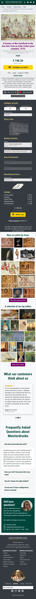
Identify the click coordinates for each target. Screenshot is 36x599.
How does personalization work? (16, 444)
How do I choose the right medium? (17, 481)
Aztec (24, 7)
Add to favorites (27, 92)
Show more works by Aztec (18, 300)
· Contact (5, 553)
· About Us (5, 566)
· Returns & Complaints (8, 564)
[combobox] (18, 114)
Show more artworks (18, 364)
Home (3, 7)
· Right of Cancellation (8, 562)
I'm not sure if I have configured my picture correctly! (17, 488)
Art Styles (9, 7)
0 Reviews (21, 96)
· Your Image (22, 553)
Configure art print (19, 67)
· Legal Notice (6, 555)
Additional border (8, 112)
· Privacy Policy (6, 559)
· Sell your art (22, 555)
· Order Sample (23, 564)
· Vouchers (22, 562)
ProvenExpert (14, 410)
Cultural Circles (17, 7)
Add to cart (19, 214)
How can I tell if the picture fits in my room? (17, 473)
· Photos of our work (24, 559)
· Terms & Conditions (8, 557)
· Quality (21, 557)
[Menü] (2, 2)
